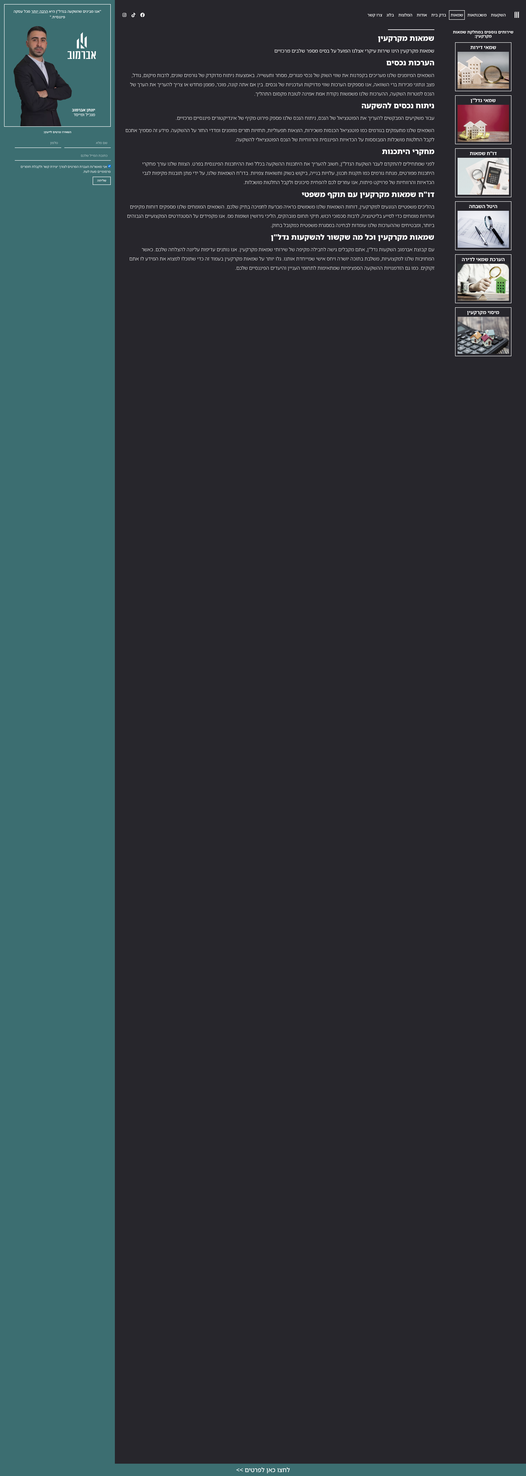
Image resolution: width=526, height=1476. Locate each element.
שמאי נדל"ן (483, 100)
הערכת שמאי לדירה (483, 259)
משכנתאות (477, 15)
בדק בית (438, 15)
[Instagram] (124, 15)
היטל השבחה (483, 206)
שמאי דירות (483, 47)
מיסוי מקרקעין (483, 312)
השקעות (498, 15)
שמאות (457, 15)
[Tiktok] (133, 15)
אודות (422, 15)
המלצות (405, 15)
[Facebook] (142, 15)
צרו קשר (374, 15)
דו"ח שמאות (483, 153)
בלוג (390, 15)
